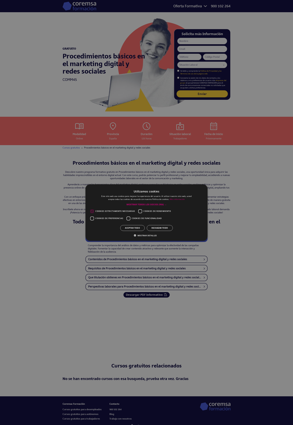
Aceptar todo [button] (132, 227)
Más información (177, 199)
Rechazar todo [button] (160, 227)
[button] (147, 204)
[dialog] (146, 212)
